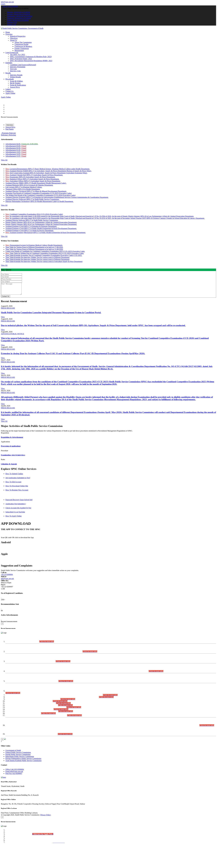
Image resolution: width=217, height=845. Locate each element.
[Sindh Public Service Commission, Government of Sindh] (22, 28)
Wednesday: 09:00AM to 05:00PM (19, 16)
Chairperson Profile (21, 44)
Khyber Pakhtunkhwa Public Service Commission (23, 758)
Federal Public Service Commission (18, 752)
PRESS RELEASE (8, 308)
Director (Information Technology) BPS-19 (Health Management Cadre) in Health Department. (39, 201)
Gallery (8, 89)
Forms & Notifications (18, 85)
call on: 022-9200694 (10, 6)
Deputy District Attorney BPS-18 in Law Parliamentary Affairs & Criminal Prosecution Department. (41, 222)
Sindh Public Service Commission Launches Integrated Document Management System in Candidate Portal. (51, 312)
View (3, 317)
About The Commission (23, 42)
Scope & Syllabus (16, 81)
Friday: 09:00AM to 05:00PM (18, 20)
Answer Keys (15, 87)
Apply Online (10, 93)
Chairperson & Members (23, 46)
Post (13, 773)
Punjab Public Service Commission (18, 754)
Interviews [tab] (9, 125)
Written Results (15, 77)
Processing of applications (11, 446)
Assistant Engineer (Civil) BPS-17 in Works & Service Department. (29, 230)
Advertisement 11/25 (15, 156)
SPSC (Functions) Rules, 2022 (21, 59)
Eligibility (8, 63)
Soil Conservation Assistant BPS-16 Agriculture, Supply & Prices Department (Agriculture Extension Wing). (46, 173)
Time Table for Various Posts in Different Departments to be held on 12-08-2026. (34, 249)
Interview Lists (15, 71)
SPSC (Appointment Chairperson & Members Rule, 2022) (31, 57)
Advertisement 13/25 (15, 152)
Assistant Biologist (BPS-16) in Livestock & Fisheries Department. (29, 185)
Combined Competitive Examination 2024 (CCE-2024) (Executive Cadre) (34, 214)
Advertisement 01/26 (15, 150)
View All (4, 160)
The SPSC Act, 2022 (17, 55)
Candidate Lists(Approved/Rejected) (23, 65)
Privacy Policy (45, 815)
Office (14, 769)
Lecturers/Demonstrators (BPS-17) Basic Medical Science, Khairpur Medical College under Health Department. (47, 169)
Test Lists (13, 69)
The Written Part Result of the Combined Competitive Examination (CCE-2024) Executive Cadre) (40, 195)
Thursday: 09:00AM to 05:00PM (19, 18)
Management (19, 50)
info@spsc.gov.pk (7, 2)
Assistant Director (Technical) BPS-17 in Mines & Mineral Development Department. (36, 191)
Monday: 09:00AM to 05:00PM (18, 12)
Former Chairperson (21, 48)
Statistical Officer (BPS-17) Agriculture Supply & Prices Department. (32, 179)
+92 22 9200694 (7, 574)
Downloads (9, 79)
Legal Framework (11, 53)
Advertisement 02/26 (15, 148)
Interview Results (16, 75)
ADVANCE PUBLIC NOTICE (12, 334)
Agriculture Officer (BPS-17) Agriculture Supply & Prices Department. (32, 181)
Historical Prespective (17, 36)
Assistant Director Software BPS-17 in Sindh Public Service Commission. (31, 220)
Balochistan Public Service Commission (19, 756)
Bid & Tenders (15, 83)
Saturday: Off (12, 22)
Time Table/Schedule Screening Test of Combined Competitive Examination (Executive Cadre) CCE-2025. (43, 255)
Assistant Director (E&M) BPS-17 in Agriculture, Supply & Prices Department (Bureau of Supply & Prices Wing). (48, 171)
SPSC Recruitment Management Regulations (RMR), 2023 (31, 61)
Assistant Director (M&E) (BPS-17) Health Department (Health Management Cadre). (35, 183)
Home (7, 32)
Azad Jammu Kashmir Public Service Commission (23, 761)
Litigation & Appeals (9, 464)
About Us (13, 40)
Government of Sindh (13, 750)
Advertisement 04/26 (21, 144)
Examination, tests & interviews (13, 455)
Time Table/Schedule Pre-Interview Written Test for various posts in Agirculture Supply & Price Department (43, 261)
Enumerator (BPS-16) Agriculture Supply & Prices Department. (30, 177)
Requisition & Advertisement (12, 437)
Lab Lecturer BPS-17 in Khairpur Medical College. (23, 187)
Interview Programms (17, 67)
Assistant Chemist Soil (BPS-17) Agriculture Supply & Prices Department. (34, 175)
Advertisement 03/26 (15, 146)
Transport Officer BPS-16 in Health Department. (22, 189)
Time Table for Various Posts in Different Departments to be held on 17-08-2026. (34, 247)
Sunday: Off (11, 24)
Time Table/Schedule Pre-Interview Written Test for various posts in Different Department (37, 257)
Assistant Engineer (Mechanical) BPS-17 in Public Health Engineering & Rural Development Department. (45, 232)
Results (8, 73)
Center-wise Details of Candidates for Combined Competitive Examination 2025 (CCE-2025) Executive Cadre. (45, 251)
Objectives (14, 38)
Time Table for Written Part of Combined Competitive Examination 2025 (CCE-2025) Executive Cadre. (44, 253)
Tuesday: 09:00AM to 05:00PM (18, 14)
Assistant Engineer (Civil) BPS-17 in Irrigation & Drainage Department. (31, 226)
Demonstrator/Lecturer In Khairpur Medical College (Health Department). (34, 245)
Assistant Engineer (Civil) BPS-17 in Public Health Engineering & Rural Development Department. (41, 228)
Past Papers (9, 129)
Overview (9, 34)
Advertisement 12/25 (15, 154)
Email (14, 771)
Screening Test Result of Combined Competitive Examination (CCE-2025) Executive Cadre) (38, 193)
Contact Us (9, 91)
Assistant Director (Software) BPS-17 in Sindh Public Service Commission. (32, 199)
